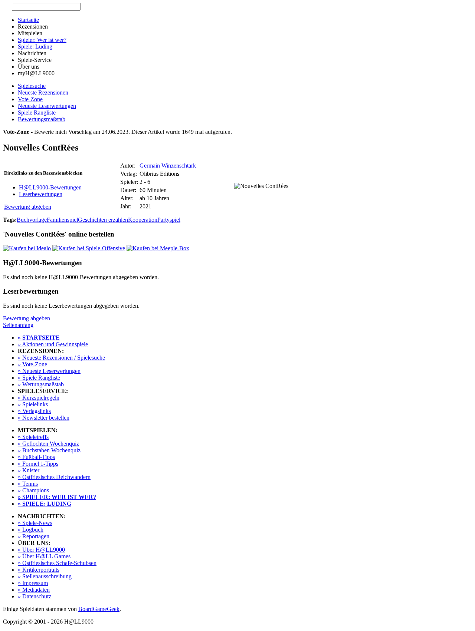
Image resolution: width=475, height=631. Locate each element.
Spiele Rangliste (37, 112)
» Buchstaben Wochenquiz (49, 450)
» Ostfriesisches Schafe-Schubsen (57, 563)
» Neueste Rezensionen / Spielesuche (61, 357)
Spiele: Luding (35, 46)
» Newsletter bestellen (43, 417)
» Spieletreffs (33, 437)
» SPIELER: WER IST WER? (57, 497)
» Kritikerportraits (38, 569)
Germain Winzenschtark (168, 165)
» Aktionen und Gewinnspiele (53, 344)
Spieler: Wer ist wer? (42, 40)
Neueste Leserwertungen (47, 106)
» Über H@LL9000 (41, 549)
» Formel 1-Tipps (38, 463)
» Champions (33, 490)
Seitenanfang (18, 325)
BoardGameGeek (98, 609)
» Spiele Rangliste (39, 377)
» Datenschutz (34, 596)
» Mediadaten (34, 590)
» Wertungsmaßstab (41, 384)
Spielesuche (32, 86)
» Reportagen (33, 536)
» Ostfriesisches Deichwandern (54, 477)
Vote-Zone (30, 99)
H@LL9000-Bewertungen (50, 187)
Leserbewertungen (40, 194)
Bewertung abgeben (27, 207)
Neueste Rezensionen (43, 92)
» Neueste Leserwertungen (49, 371)
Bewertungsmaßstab (41, 119)
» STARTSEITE (39, 337)
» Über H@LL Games (44, 556)
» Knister (28, 470)
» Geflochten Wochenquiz (48, 443)
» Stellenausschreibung (45, 576)
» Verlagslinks (34, 411)
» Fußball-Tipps (36, 457)
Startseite (28, 20)
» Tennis (28, 483)
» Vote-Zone (32, 364)
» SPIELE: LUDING (44, 503)
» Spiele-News (35, 523)
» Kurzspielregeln (38, 397)
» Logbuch (30, 529)
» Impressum (33, 583)
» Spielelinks (33, 404)
